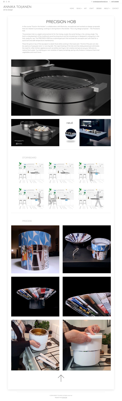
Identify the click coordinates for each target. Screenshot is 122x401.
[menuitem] (72, 8)
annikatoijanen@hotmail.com (100, 1)
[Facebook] (9, 1)
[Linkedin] (4, 1)
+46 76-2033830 (115, 1)
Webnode (64, 397)
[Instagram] (6, 1)
